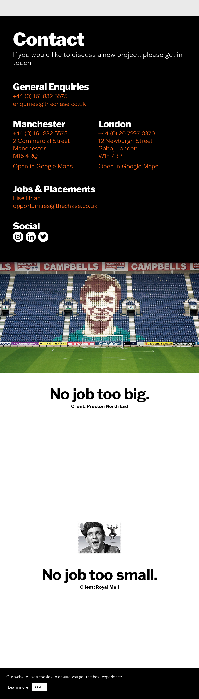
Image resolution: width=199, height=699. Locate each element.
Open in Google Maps (43, 166)
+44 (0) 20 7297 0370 (126, 133)
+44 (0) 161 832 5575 (40, 96)
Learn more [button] (18, 687)
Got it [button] (39, 687)
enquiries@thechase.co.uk (49, 103)
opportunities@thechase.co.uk (55, 206)
